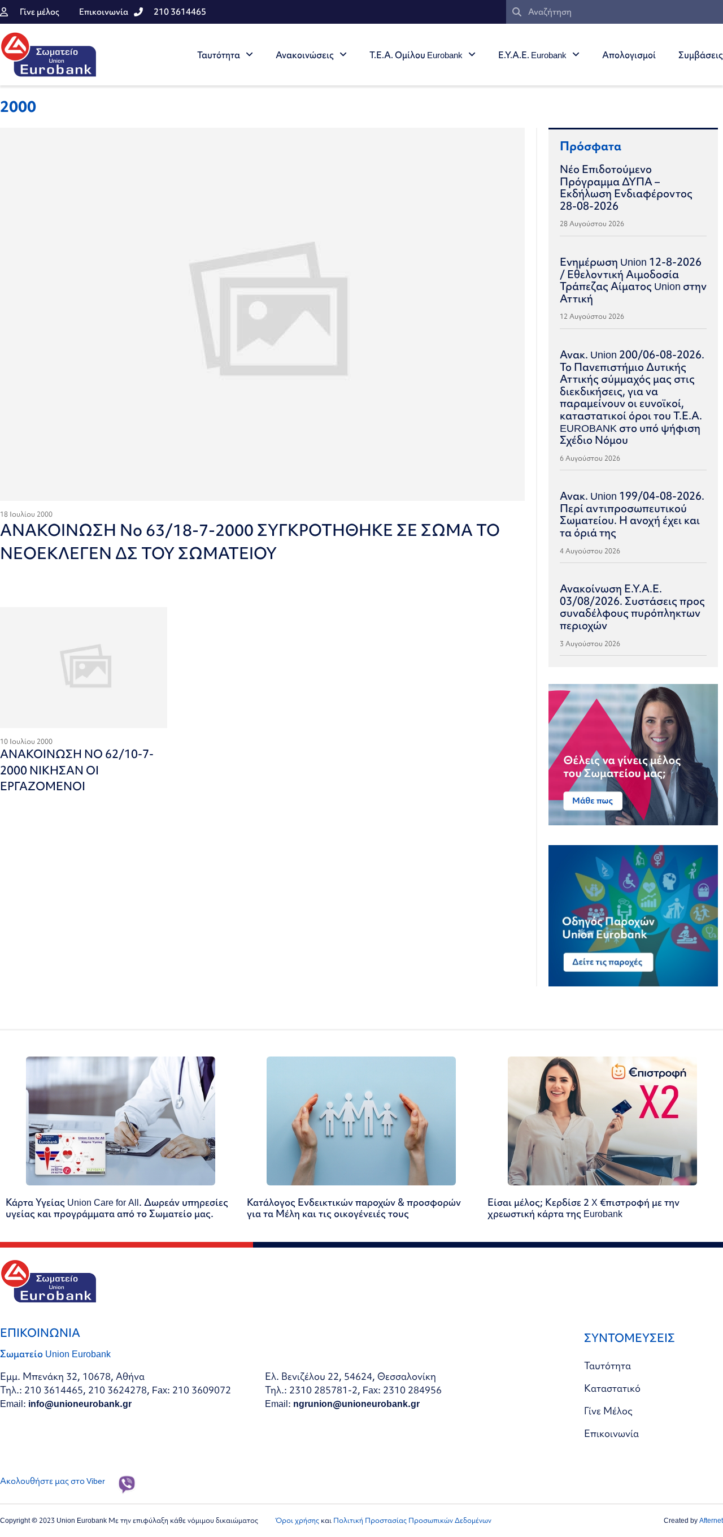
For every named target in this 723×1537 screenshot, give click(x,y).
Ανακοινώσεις (305, 55)
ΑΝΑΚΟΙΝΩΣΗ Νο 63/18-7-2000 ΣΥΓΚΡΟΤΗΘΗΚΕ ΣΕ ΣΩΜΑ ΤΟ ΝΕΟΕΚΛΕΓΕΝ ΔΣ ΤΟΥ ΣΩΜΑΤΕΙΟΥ (250, 541)
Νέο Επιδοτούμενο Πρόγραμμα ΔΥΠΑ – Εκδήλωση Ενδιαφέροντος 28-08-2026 (626, 187)
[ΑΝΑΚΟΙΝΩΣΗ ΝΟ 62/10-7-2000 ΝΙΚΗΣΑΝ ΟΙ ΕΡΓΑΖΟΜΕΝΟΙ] (83, 667)
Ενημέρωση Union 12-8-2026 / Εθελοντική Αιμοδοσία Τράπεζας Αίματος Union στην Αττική (633, 280)
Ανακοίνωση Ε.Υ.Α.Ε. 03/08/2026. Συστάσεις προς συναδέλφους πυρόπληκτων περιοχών (632, 607)
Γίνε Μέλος (608, 1410)
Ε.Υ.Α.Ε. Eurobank (532, 55)
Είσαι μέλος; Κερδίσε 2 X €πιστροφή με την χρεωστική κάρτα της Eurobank (583, 1208)
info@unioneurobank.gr (80, 1403)
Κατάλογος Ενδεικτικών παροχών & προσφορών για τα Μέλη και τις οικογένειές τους (354, 1208)
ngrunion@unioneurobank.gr (356, 1403)
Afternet (711, 1520)
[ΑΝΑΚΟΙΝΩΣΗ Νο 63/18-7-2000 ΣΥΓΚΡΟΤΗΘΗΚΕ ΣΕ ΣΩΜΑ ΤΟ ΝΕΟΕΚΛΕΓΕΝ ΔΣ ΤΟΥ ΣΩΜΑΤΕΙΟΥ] (262, 314)
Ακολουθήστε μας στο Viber (52, 1481)
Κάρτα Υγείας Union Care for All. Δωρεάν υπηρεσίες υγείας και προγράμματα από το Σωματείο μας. (117, 1208)
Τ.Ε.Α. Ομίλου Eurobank (416, 55)
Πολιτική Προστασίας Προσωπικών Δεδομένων (412, 1520)
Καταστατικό (612, 1388)
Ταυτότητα (218, 55)
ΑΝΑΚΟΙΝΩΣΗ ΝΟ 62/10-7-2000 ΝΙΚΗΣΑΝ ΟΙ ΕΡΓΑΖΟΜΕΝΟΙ (77, 770)
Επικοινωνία (611, 1433)
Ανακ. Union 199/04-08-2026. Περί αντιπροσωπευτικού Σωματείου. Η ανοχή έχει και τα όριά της (632, 514)
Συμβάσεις (700, 55)
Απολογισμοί (629, 55)
